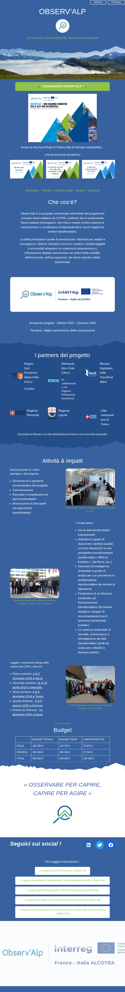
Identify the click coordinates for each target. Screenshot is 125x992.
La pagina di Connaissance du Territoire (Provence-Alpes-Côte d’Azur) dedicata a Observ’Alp (63, 912)
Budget (80, 190)
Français (116, 2)
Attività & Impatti (64, 190)
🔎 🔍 (63, 86)
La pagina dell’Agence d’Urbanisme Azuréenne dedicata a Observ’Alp (62, 900)
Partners (47, 190)
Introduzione (32, 190)
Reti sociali (94, 190)
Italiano (98, 2)
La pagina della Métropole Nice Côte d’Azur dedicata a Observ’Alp (62, 890)
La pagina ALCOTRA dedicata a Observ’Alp (62, 870)
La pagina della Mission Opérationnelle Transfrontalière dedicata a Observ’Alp (62, 880)
